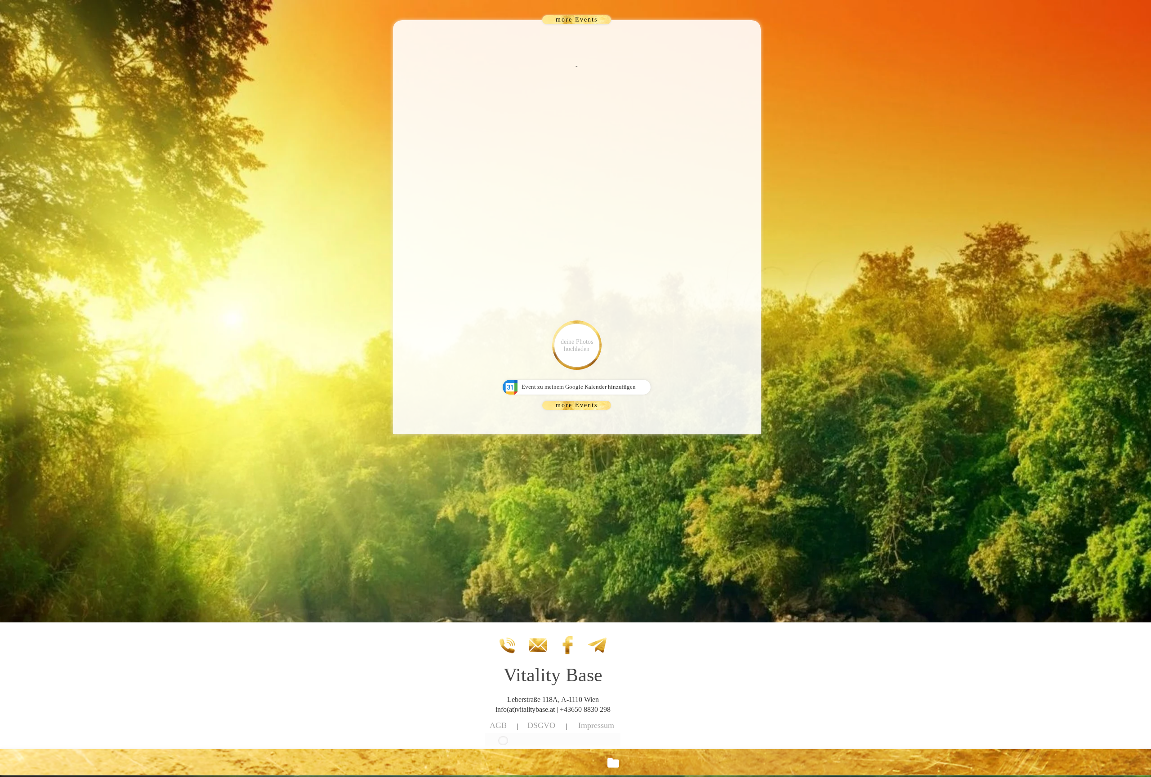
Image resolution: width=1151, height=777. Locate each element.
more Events (577, 19)
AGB (498, 725)
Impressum (596, 725)
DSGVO (541, 725)
